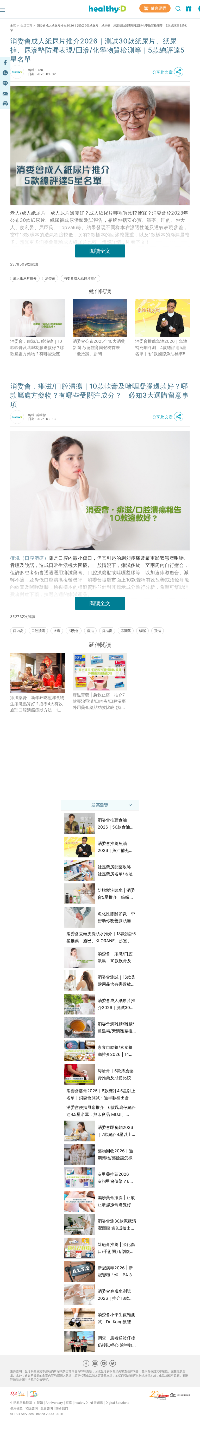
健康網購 (158, 8)
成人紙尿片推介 (25, 278)
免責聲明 (46, 1408)
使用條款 (16, 1408)
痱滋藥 (126, 631)
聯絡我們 (61, 1408)
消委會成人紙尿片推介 (80, 278)
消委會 (50, 278)
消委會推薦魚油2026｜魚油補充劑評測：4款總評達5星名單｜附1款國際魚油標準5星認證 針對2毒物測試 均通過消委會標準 (162, 348)
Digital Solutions (117, 1403)
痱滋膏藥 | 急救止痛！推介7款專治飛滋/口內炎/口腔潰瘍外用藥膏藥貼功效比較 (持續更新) (99, 701)
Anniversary (54, 1403)
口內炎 (18, 631)
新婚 (40, 1403)
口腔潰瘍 (38, 631)
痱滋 (90, 631)
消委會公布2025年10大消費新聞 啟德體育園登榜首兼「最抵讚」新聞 (99, 347)
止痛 (56, 631)
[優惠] (189, 8)
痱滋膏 (107, 631)
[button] (169, 72)
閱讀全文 (100, 251)
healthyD (81, 1403)
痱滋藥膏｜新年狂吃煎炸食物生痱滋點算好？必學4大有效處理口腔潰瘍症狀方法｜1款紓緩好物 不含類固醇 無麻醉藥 (37, 704)
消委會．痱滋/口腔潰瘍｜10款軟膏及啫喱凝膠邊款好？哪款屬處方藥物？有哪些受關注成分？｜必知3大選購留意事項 (37, 348)
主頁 (13, 25)
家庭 (69, 1403)
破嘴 (142, 631)
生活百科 (26, 25)
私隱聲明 (31, 1408)
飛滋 (157, 631)
